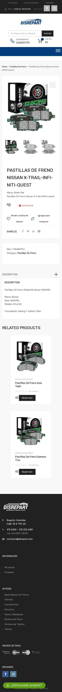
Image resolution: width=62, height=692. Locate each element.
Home (4, 67)
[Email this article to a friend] (38, 231)
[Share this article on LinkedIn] (33, 231)
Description (9, 274)
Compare (9, 572)
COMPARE (49, 3)
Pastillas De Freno (18, 67)
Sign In (17, 9)
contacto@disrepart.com (20, 539)
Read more (27, 398)
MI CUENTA (12, 3)
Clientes (9, 599)
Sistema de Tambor (15, 624)
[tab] (31, 274)
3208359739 (23, 42)
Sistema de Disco (14, 619)
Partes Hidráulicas (14, 614)
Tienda (8, 629)
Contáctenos (11, 604)
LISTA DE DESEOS (31, 3)
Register (26, 9)
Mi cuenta (10, 567)
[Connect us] (47, 8)
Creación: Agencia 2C (39, 688)
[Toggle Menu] (58, 51)
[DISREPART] (31, 24)
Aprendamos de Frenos (17, 594)
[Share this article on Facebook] (22, 231)
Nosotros (9, 609)
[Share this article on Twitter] (28, 231)
